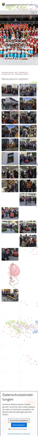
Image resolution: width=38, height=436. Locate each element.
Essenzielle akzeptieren (19, 420)
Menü (33, 13)
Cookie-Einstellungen (18, 429)
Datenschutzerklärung (15, 434)
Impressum (26, 434)
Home (16, 72)
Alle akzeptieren (19, 425)
